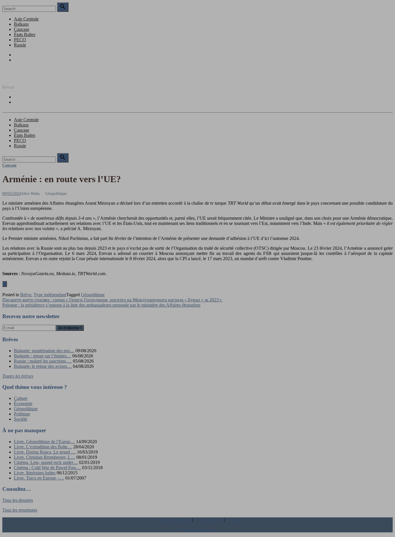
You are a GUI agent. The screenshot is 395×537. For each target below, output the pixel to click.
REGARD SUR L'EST (24, 77)
